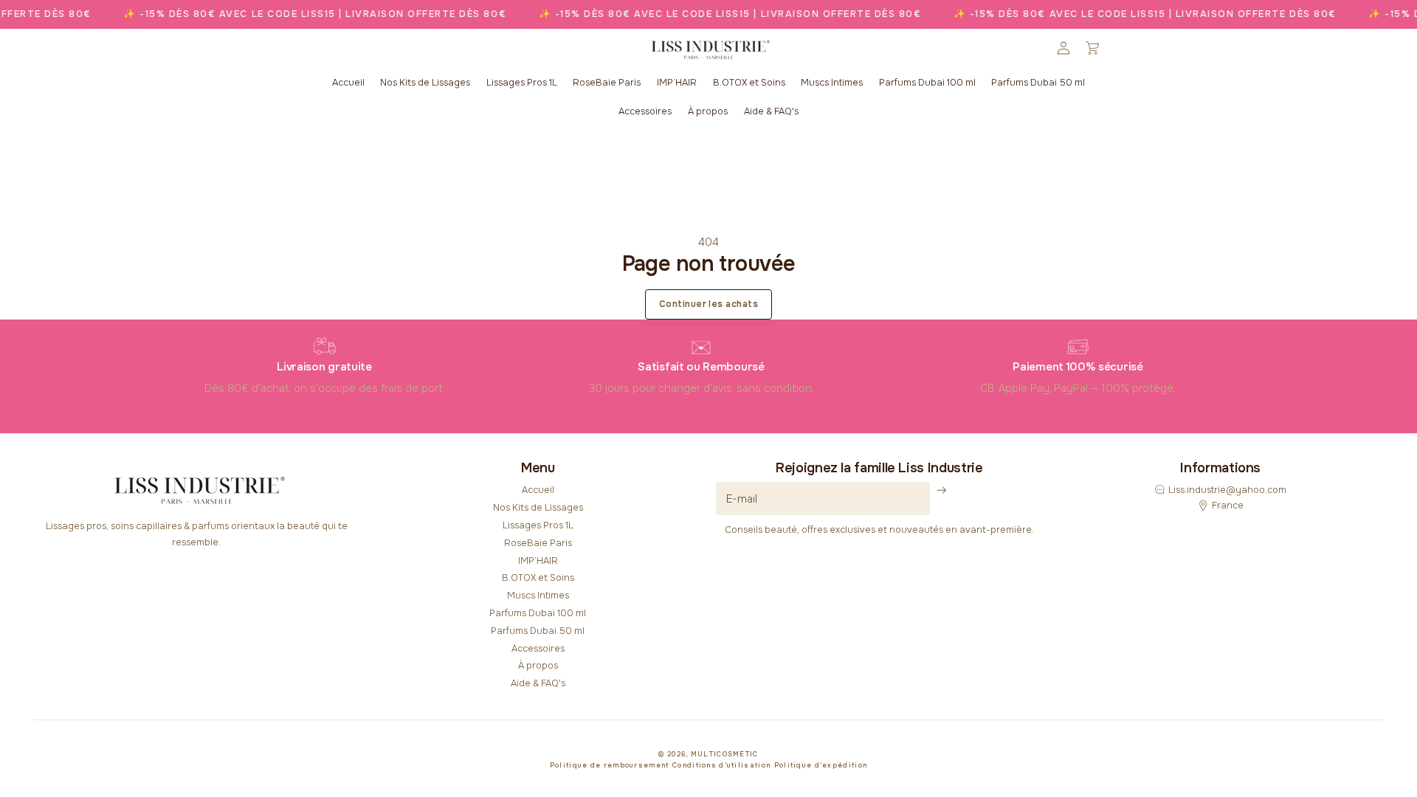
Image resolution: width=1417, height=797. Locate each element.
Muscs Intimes (538, 595)
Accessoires (538, 649)
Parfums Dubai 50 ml (538, 631)
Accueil (538, 490)
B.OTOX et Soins (538, 578)
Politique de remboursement (609, 765)
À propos (538, 666)
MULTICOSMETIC (725, 754)
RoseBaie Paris (538, 543)
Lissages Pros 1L (538, 525)
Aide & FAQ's (538, 683)
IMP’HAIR (538, 561)
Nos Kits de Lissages (538, 508)
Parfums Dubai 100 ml (537, 613)
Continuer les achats (709, 304)
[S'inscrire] (941, 490)
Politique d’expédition (821, 765)
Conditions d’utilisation (721, 765)
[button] (1092, 48)
